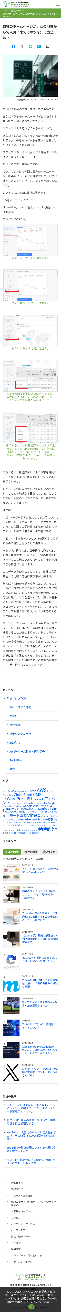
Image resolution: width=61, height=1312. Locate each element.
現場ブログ (16, 10)
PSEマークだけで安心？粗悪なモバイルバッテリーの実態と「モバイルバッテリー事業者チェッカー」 (31, 1108)
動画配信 (48, 828)
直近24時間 (12, 852)
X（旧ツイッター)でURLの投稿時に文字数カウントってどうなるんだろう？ (40, 1072)
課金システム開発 (20, 734)
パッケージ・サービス (23, 1223)
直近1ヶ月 (49, 852)
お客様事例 (17, 1183)
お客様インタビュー (22, 1211)
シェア (13, 46)
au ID (5, 791)
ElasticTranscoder (36, 803)
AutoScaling (14, 791)
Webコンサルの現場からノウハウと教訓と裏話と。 (33, 1203)
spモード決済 (16, 815)
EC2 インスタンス (18, 803)
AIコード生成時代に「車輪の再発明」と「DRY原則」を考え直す (31, 1161)
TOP (5, 10)
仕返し (18, 830)
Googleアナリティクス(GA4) (17, 808)
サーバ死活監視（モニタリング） (21, 825)
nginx (53, 808)
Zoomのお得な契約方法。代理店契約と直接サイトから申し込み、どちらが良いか (40, 917)
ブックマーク (39, 46)
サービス (16, 1217)
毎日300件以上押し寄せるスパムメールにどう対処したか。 (39, 959)
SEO (47, 811)
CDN (49, 791)
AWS (42, 789)
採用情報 (16, 1249)
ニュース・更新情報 (21, 1195)
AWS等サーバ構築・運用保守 (27, 751)
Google (51, 803)
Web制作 (15, 725)
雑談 (12, 769)
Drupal (38, 799)
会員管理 (33, 830)
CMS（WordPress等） (22, 796)
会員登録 (25, 830)
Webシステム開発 (20, 707)
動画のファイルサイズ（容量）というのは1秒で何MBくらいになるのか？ (40, 894)
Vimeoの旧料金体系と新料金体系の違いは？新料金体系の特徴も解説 (40, 983)
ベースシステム (19, 1230)
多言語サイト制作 (10, 833)
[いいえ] (56, 1299)
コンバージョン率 (21, 822)
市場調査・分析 (24, 833)
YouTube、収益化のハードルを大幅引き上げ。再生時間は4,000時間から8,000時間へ (31, 1135)
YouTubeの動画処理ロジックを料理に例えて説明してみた (31, 1149)
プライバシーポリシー (23, 1261)
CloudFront (23, 794)
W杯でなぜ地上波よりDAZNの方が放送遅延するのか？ (39, 1003)
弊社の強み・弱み (20, 1236)
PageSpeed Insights (16, 811)
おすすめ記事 (45, 819)
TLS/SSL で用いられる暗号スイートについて (39, 1026)
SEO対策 (14, 742)
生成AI (13, 716)
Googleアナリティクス (37, 806)
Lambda (43, 808)
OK (31, 1307)
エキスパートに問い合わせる (26, 1255)
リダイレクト (8, 830)
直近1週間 (30, 852)
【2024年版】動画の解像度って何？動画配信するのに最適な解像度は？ (40, 939)
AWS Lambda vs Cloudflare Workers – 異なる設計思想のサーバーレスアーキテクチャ (39, 1050)
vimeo (33, 814)
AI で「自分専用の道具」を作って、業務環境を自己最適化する (31, 1121)
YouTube (24, 819)
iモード (34, 809)
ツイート (22, 46)
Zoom (34, 819)
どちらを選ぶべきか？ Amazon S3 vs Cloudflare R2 (40, 870)
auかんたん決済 (28, 791)
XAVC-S (14, 819)
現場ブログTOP (16, 698)
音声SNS (35, 833)
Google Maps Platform (12, 806)
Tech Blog (15, 760)
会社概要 (16, 1242)
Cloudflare (8, 795)
